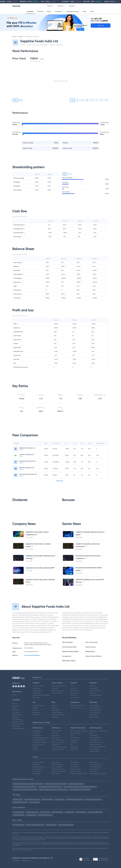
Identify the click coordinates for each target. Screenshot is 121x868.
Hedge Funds (74, 740)
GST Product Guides (18, 723)
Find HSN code (94, 762)
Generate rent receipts (58, 769)
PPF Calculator (56, 762)
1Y (96, 100)
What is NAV (74, 749)
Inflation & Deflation (95, 737)
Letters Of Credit (94, 751)
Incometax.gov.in (56, 744)
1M (82, 100)
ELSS (72, 735)
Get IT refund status (95, 766)
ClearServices (36, 692)
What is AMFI (74, 747)
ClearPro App (36, 714)
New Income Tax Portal (58, 742)
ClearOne (54, 707)
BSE (21, 100)
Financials (40, 11)
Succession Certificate (96, 742)
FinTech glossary (16, 719)
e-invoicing (74, 695)
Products (49, 6)
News (84, 11)
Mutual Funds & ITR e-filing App (41, 695)
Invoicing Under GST (38, 744)
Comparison (58, 11)
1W (77, 100)
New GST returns (75, 692)
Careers (14, 707)
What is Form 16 (56, 735)
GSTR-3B (35, 749)
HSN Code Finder (94, 705)
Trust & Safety (16, 726)
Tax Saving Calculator (96, 764)
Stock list (20, 36)
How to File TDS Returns (58, 740)
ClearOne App (56, 717)
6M (92, 100)
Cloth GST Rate (94, 714)
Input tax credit (75, 697)
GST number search (57, 764)
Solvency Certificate (95, 744)
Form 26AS (54, 733)
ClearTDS (92, 692)
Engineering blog (16, 714)
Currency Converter (76, 771)
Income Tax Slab (56, 731)
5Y (106, 100)
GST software (74, 690)
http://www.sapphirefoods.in (32, 655)
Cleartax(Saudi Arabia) (18, 728)
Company (71, 6)
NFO (72, 744)
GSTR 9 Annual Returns (39, 740)
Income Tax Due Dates (58, 749)
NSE (15, 100)
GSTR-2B (35, 747)
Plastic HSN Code (94, 712)
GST (72, 686)
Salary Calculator (94, 769)
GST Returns (36, 733)
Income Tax (55, 688)
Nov (65, 174)
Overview (30, 11)
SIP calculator (36, 771)
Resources (60, 6)
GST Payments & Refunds (40, 742)
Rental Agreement (95, 749)
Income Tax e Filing (38, 686)
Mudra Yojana (93, 735)
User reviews (15, 712)
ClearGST (92, 686)
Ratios (49, 11)
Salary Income (56, 738)
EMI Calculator (36, 764)
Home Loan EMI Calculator (59, 771)
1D (72, 100)
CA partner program (38, 705)
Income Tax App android (58, 686)
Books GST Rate (94, 717)
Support (14, 694)
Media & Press (16, 710)
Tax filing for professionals (78, 705)
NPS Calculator (56, 773)
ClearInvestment (37, 690)
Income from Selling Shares (59, 747)
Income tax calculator (39, 762)
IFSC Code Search (57, 766)
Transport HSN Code (95, 710)
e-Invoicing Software (95, 690)
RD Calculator (74, 764)
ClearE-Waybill (94, 688)
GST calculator (37, 773)
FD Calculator (74, 766)
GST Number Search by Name (98, 773)
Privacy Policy (16, 860)
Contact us (15, 705)
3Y (101, 100)
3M (87, 100)
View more (59, 481)
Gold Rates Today (76, 769)
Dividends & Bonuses (72, 11)
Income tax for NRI (57, 692)
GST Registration (37, 731)
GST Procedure (37, 735)
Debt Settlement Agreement (98, 746)
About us (14, 703)
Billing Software (56, 710)
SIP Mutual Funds (75, 738)
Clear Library (15, 717)
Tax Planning (36, 688)
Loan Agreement (94, 739)
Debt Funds (74, 742)
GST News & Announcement (40, 738)
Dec (70, 174)
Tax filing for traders (76, 707)
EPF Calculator (94, 771)
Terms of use (25, 860)
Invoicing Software (57, 712)
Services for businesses (58, 714)
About (92, 11)
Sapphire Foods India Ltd (32, 36)
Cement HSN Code (95, 707)
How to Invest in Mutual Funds (79, 731)
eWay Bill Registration (96, 695)
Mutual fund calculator (39, 766)
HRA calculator (75, 762)
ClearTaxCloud (37, 712)
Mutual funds (36, 697)
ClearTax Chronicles (17, 721)
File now (100, 25)
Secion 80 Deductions (58, 690)
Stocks (14, 36)
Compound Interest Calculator (79, 773)
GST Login (73, 688)
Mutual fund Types (76, 733)
